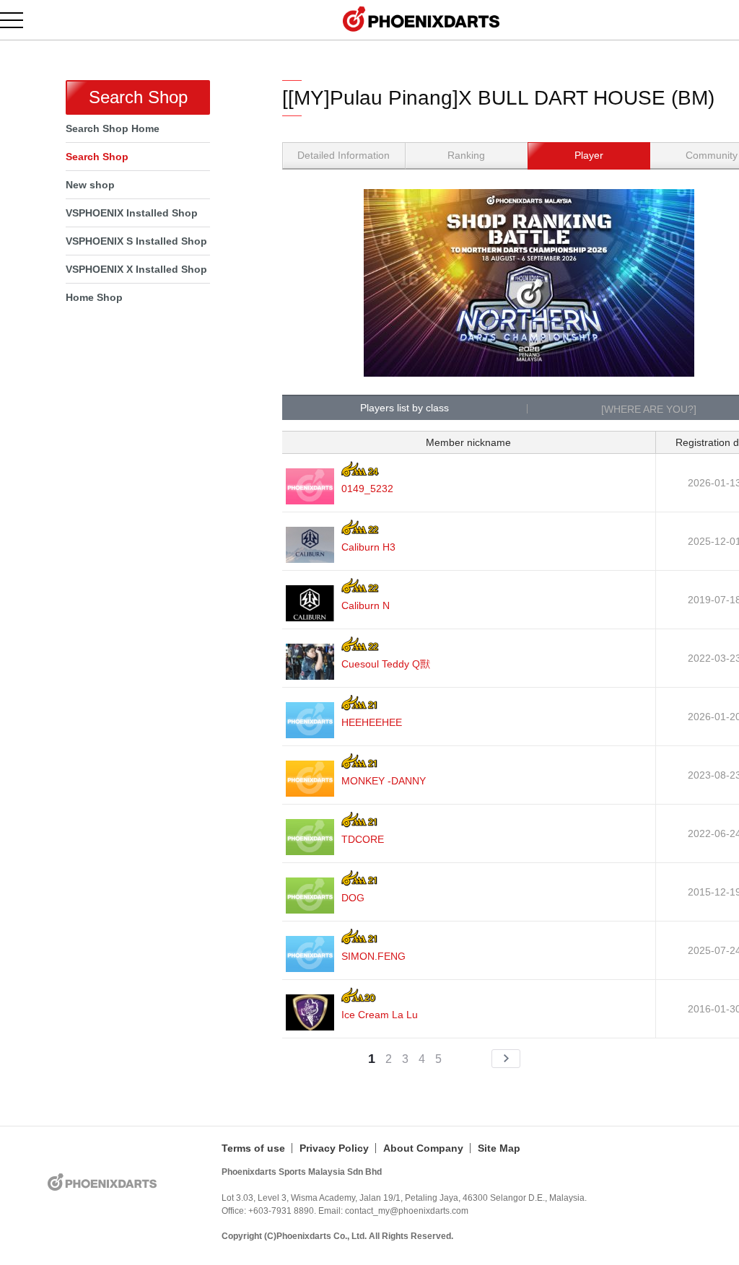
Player (588, 155)
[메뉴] (20, 20)
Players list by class (404, 407)
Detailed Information (343, 155)
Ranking (466, 155)
